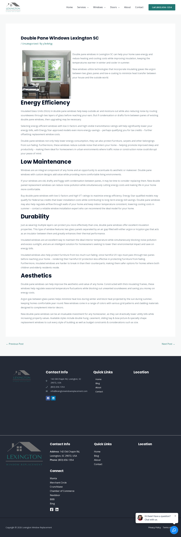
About (127, 7)
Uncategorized (30, 43)
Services (81, 7)
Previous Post (14, 343)
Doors (113, 7)
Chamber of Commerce (62, 491)
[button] (161, 7)
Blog (97, 383)
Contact (139, 7)
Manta (53, 478)
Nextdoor (55, 495)
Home (69, 7)
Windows (98, 7)
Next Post (168, 343)
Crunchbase (56, 486)
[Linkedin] (57, 509)
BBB (52, 499)
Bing (52, 503)
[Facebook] (51, 509)
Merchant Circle (58, 482)
